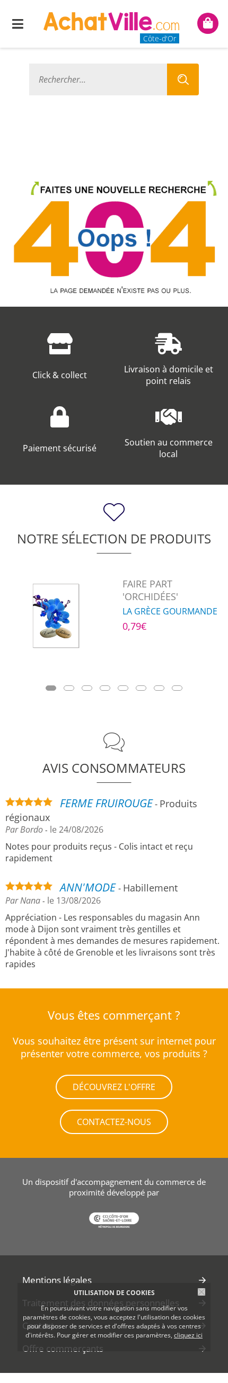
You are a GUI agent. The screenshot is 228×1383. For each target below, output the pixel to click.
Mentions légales (57, 1280)
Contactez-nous (114, 1122)
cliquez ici (188, 1335)
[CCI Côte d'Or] (114, 1221)
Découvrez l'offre (114, 1087)
